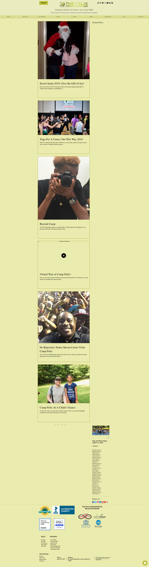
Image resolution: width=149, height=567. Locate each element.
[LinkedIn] (110, 3)
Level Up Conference (55, 547)
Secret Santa (53, 544)
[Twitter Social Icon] (95, 502)
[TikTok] (98, 3)
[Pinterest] (112, 3)
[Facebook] (103, 3)
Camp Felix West (54, 541)
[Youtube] (107, 3)
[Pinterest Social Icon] (107, 502)
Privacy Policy (98, 559)
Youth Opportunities (55, 549)
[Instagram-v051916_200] (98, 502)
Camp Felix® (53, 539)
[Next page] (71, 424)
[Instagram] (100, 3)
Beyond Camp (53, 543)
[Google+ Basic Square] (105, 502)
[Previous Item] (94, 430)
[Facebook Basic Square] (93, 502)
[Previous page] (55, 424)
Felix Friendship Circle (55, 546)
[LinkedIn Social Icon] (100, 502)
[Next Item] (107, 430)
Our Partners (44, 544)
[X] (105, 3)
